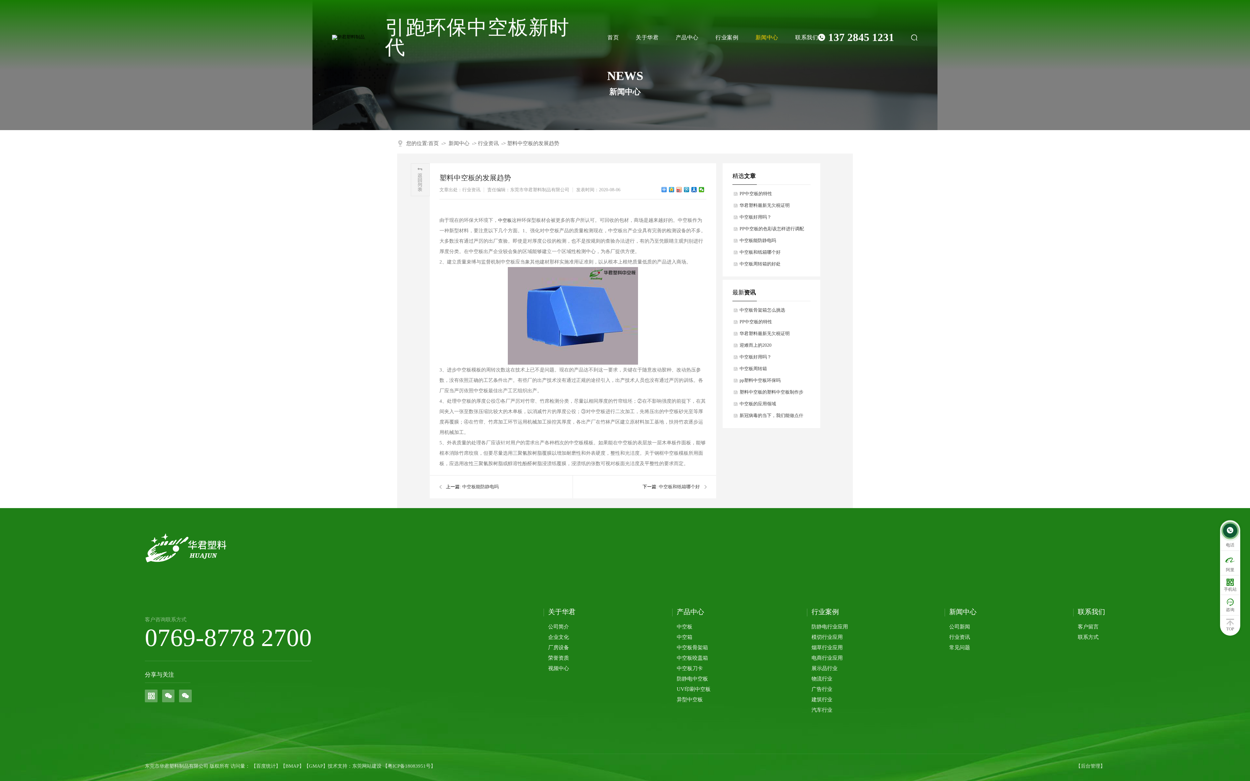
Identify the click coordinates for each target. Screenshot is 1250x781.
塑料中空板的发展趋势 (533, 143)
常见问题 (959, 647)
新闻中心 (767, 37)
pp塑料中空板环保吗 (760, 380)
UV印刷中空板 (694, 689)
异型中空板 (690, 699)
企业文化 (558, 637)
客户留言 (1088, 626)
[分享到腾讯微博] (686, 189)
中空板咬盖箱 (692, 658)
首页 (613, 37)
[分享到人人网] (694, 189)
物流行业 (822, 678)
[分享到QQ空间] (671, 189)
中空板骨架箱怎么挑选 (762, 310)
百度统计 (266, 766)
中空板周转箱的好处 (760, 264)
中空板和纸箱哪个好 (679, 486)
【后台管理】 (1090, 766)
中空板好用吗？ (755, 217)
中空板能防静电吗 (480, 486)
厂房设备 (558, 647)
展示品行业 (825, 668)
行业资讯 (488, 143)
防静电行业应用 (830, 626)
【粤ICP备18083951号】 (409, 766)
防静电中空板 (692, 678)
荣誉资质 (558, 658)
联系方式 (1088, 637)
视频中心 (558, 668)
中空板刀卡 (690, 668)
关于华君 (647, 37)
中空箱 (684, 637)
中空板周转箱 (753, 368)
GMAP (316, 766)
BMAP (292, 766)
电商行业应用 (827, 658)
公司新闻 (959, 626)
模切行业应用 (827, 637)
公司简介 (558, 626)
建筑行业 (822, 699)
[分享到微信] (701, 189)
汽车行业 (822, 710)
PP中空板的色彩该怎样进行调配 (772, 228)
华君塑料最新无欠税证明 (765, 205)
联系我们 (806, 37)
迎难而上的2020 (755, 345)
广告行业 (822, 689)
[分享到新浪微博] (679, 189)
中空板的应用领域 (758, 403)
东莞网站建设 (367, 766)
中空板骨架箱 (692, 647)
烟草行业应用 (827, 647)
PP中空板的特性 (756, 193)
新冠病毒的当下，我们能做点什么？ (771, 417)
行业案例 (726, 37)
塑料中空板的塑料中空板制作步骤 (771, 394)
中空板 (505, 220)
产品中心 (687, 37)
